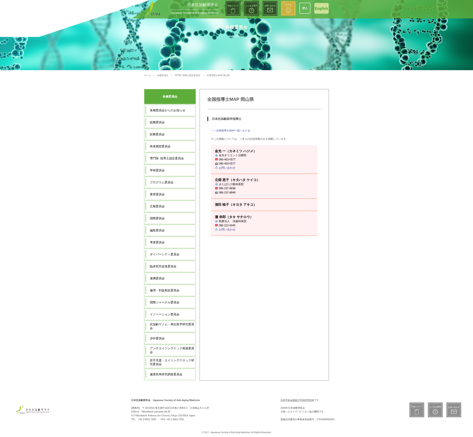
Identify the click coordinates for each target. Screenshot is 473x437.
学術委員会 (157, 170)
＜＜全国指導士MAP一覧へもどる (230, 130)
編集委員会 (157, 230)
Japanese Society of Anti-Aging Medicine (194, 12)
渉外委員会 (157, 338)
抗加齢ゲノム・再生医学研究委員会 (172, 326)
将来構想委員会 (160, 146)
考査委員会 (157, 242)
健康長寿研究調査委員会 (166, 374)
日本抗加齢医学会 (202, 5)
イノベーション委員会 (164, 314)
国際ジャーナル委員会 (164, 302)
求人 (305, 8)
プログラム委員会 (161, 182)
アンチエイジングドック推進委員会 (172, 350)
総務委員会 (157, 122)
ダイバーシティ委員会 (164, 254)
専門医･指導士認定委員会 (167, 158)
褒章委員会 (157, 194)
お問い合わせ (226, 167)
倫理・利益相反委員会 (164, 290)
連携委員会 (157, 278)
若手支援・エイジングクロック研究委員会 (172, 362)
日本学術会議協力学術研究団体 (297, 400)
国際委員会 (157, 218)
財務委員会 (157, 134)
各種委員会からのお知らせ (167, 110)
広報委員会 (157, 206)
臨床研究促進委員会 (163, 266)
